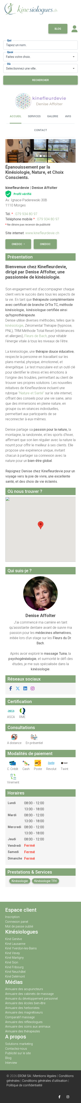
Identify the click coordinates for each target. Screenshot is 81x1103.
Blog (58, 28)
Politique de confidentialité (24, 1085)
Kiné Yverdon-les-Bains (21, 948)
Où (9, 63)
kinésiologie (14, 325)
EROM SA (24, 1076)
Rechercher (40, 80)
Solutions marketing (19, 1044)
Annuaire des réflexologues (24, 1022)
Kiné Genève (13, 939)
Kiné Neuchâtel (15, 972)
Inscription (12, 917)
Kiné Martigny (14, 958)
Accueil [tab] (15, 116)
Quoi (10, 52)
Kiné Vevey (12, 953)
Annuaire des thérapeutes (22, 1031)
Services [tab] (34, 116)
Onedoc (17, 244)
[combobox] (40, 56)
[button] (10, 151)
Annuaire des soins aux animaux (27, 1026)
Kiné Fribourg (14, 967)
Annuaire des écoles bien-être (25, 1003)
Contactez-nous (16, 1049)
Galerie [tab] (52, 116)
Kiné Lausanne (15, 944)
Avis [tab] (68, 116)
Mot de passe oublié (19, 926)
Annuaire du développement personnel (31, 999)
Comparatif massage (20, 1017)
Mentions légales (44, 1076)
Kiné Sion (11, 962)
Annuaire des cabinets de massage (29, 994)
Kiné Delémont (15, 976)
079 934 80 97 (26, 214)
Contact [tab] (40, 130)
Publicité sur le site (18, 1053)
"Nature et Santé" (31, 393)
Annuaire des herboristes (22, 1008)
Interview (11, 1063)
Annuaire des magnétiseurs (24, 1012)
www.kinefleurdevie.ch (42, 233)
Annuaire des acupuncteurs (24, 989)
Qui (9, 40)
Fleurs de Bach (35, 336)
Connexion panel (17, 922)
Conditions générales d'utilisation (44, 1081)
